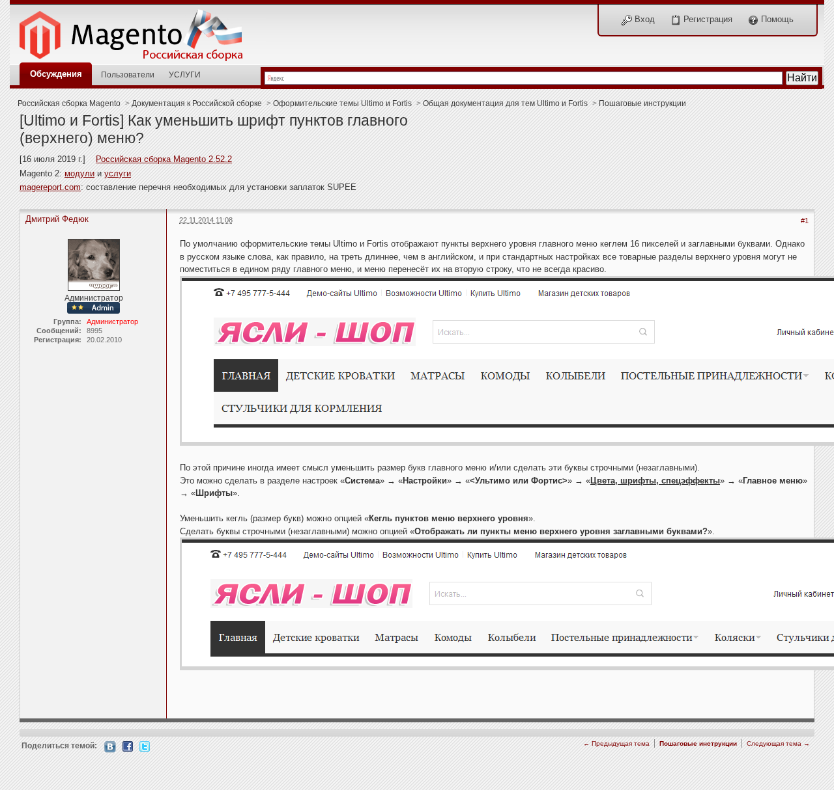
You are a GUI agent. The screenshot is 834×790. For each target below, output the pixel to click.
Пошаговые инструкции (642, 103)
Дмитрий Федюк (57, 219)
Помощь (776, 19)
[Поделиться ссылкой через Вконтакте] (110, 746)
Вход (643, 19)
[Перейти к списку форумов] (138, 31)
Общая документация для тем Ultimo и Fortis (505, 103)
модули (79, 173)
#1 (805, 221)
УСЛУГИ (185, 74)
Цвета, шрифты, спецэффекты (655, 480)
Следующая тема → (778, 743)
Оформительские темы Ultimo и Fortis (342, 103)
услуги (117, 173)
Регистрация (706, 19)
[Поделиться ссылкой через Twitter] (144, 745)
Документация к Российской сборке (197, 103)
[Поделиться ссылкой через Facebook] (127, 745)
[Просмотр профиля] (94, 264)
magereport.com (50, 187)
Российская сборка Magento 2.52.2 (164, 159)
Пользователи (127, 74)
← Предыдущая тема (616, 743)
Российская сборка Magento (69, 103)
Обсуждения (56, 74)
